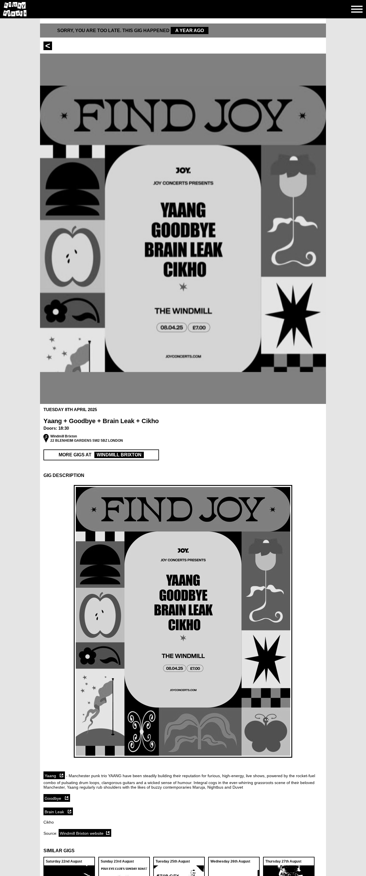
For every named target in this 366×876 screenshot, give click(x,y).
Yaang (51, 775)
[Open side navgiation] (357, 9)
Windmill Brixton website (82, 833)
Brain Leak (55, 812)
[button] (183, 475)
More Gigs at (100, 454)
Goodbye (53, 798)
